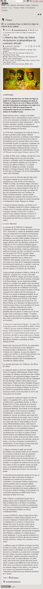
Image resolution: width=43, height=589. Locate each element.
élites (6, 53)
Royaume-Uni (33, 56)
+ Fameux (16, 8)
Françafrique (6, 55)
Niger (6, 56)
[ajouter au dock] (37, 46)
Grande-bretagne (17, 58)
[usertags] (29, 46)
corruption (6, 51)
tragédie (15, 49)
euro (32, 53)
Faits (7, 5)
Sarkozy (32, 60)
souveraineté (8, 46)
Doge (17, 55)
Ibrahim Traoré (11, 62)
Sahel (10, 56)
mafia (34, 49)
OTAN (13, 64)
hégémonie (6, 48)
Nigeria (5, 58)
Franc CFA (12, 53)
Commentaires (30, 8)
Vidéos (22, 8)
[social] (26, 46)
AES (31, 64)
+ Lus (10, 8)
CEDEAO (7, 64)
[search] (15, 1)
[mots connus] (34, 46)
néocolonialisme (7, 49)
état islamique (20, 53)
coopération (16, 46)
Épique (28, 5)
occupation (13, 48)
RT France (14, 577)
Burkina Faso (21, 56)
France (15, 56)
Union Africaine (19, 64)
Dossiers (4, 8)
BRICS (27, 64)
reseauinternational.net (20, 30)
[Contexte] (31, 46)
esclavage (29, 49)
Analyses (13, 5)
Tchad (9, 58)
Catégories (35, 5)
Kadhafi (7, 60)
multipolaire (21, 49)
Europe (13, 55)
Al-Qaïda (27, 53)
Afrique (9, 20)
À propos (4, 10)
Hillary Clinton (25, 60)
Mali (27, 56)
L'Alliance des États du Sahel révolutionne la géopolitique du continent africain (19, 40)
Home (3, 5)
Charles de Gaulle (15, 60)
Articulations (21, 5)
